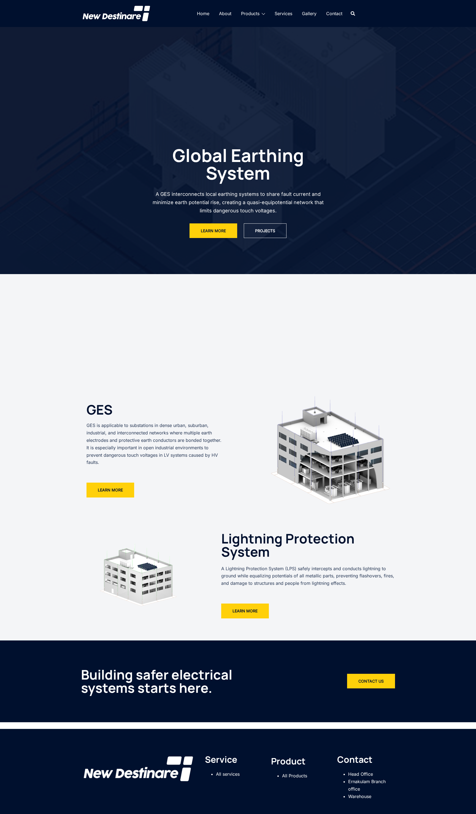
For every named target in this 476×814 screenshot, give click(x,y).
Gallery (309, 13)
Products (250, 13)
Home (203, 13)
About (225, 13)
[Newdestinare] (116, 13)
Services (283, 13)
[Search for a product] (353, 13)
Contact (334, 13)
